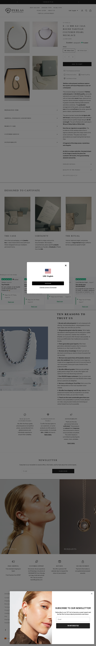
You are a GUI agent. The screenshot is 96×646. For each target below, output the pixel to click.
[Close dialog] (91, 593)
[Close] (65, 265)
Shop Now (48, 283)
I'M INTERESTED (73, 626)
